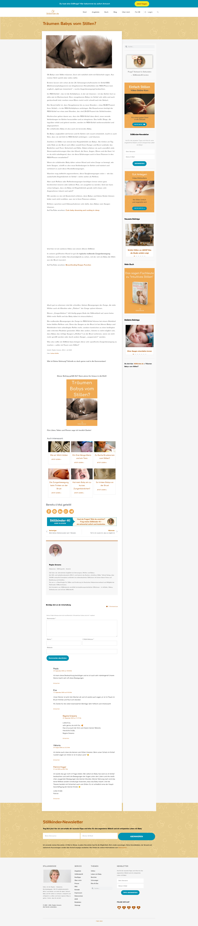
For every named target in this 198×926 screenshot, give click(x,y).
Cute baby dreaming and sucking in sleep (82, 210)
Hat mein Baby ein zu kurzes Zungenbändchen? (81, 485)
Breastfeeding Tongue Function (78, 265)
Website (49, 648)
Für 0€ (137, 12)
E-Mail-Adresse (88, 639)
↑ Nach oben (99, 921)
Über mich (126, 12)
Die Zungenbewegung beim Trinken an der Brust (59, 485)
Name (49, 639)
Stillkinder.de (138, 364)
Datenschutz (122, 848)
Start (85, 12)
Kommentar (51, 618)
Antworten (56, 683)
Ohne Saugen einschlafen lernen (139, 351)
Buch (106, 12)
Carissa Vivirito (54, 353)
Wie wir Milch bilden (59, 455)
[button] (157, 12)
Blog (115, 12)
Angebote (95, 12)
